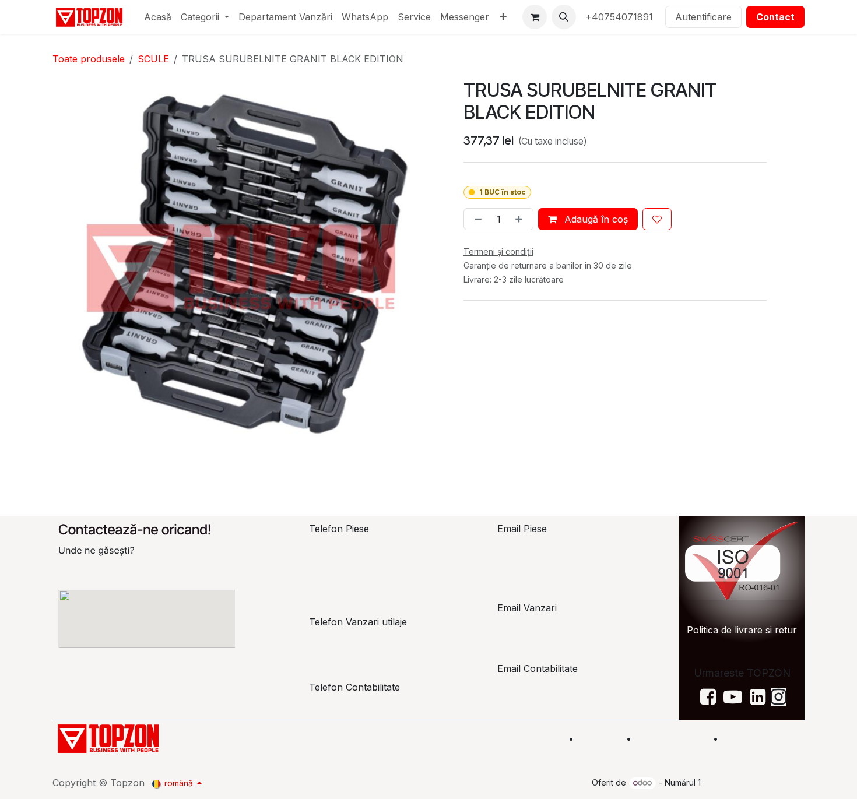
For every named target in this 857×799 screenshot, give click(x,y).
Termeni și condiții (765, 738)
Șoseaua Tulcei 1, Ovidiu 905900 (130, 573)
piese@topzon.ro (546, 552)
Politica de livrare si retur (742, 630)
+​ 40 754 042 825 (356, 645)
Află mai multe (671, 738)
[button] (564, 17)
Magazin (600, 738)
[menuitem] (157, 17)
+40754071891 (620, 17)
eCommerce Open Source (754, 782)
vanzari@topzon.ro (550, 626)
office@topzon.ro (546, 692)
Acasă (547, 738)
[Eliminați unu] (475, 219)
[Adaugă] (521, 219)
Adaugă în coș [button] (594, 219)
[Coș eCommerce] (534, 17)
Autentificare (703, 17)
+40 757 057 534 (358, 710)
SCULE (153, 59)
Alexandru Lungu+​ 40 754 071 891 (354, 573)
